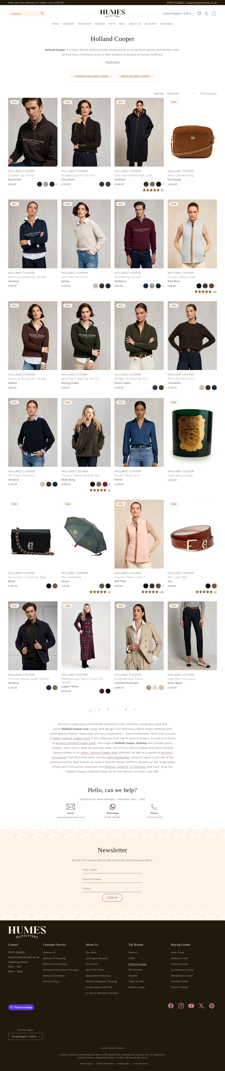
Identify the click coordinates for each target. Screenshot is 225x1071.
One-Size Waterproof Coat (133, 175)
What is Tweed (179, 987)
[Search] (42, 13)
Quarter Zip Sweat (21, 175)
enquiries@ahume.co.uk (201, 2)
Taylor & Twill (135, 981)
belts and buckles (118, 757)
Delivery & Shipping (54, 958)
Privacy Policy (51, 981)
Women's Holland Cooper (91, 76)
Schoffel (133, 975)
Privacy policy (86, 1063)
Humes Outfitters (116, 1048)
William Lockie (136, 987)
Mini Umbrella (71, 577)
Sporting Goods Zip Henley (27, 276)
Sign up (112, 897)
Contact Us (49, 952)
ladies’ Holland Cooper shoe (99, 752)
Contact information (105, 1063)
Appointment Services (98, 975)
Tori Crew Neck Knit (74, 276)
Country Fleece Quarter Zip (80, 475)
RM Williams (135, 969)
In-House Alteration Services (102, 992)
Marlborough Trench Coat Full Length (82, 680)
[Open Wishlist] (199, 13)
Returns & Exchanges (55, 963)
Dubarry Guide (179, 963)
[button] (55, 23)
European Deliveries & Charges (61, 969)
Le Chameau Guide (182, 969)
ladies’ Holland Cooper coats (71, 738)
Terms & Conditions (54, 975)
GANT (131, 958)
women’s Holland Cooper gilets (76, 743)
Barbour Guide (179, 958)
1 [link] (90, 709)
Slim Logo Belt (177, 577)
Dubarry (122, 766)
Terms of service (140, 1063)
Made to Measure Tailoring (101, 981)
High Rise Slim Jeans (182, 678)
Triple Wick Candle (180, 475)
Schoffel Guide (179, 981)
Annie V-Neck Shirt (127, 475)
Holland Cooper (137, 963)
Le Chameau (137, 766)
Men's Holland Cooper (135, 76)
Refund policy (123, 1063)
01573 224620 (175, 2)
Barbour (110, 766)
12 (126, 709)
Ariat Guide (177, 952)
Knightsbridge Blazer (129, 678)
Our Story (91, 952)
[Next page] (134, 709)
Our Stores (92, 963)
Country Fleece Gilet (182, 276)
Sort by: (159, 93)
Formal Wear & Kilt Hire (99, 987)
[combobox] (27, 13)
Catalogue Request (97, 958)
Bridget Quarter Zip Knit (78, 175)
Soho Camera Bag (181, 175)
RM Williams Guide (182, 975)
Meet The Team (95, 969)
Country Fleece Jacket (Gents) (28, 678)
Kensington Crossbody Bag (27, 577)
